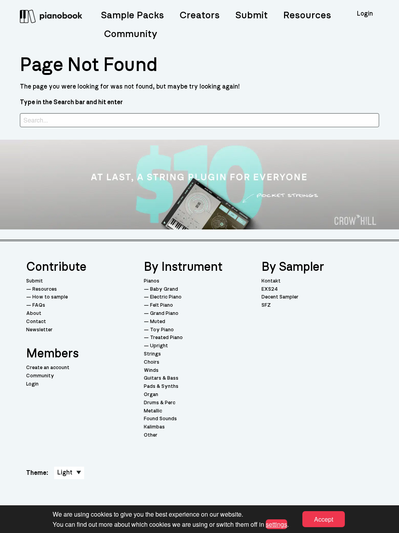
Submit (251, 15)
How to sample (50, 297)
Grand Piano (164, 313)
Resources (307, 15)
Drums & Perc (159, 402)
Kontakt (271, 281)
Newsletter (39, 329)
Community (130, 34)
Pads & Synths (161, 386)
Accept (323, 519)
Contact (36, 321)
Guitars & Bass (161, 378)
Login (32, 384)
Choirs (151, 362)
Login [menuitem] (365, 14)
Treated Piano (166, 337)
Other (150, 435)
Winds (151, 370)
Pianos (151, 281)
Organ (151, 394)
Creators (200, 15)
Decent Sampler (279, 297)
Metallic (153, 411)
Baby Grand (164, 289)
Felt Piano (161, 305)
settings (276, 523)
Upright (159, 345)
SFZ (266, 305)
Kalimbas (154, 427)
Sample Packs (132, 15)
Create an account (47, 367)
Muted (157, 321)
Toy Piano (162, 329)
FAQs (38, 305)
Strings (152, 354)
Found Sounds (160, 418)
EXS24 (269, 289)
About (33, 313)
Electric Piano (166, 297)
